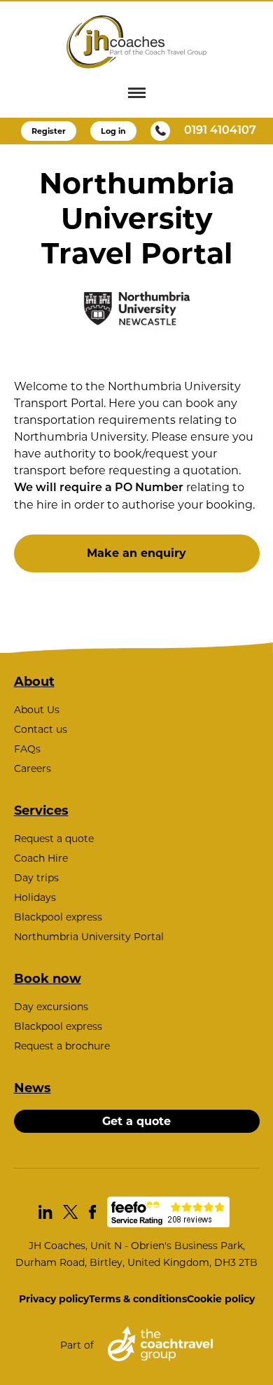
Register (48, 131)
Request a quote (54, 838)
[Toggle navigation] (137, 93)
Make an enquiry (136, 553)
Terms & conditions (138, 1299)
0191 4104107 (220, 131)
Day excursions (51, 1006)
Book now (47, 978)
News (32, 1088)
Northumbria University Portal (89, 936)
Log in (113, 131)
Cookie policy (221, 1299)
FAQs (27, 749)
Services (41, 810)
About (34, 681)
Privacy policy (54, 1299)
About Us (36, 709)
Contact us (40, 729)
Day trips (36, 877)
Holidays (35, 897)
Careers (32, 768)
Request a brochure (62, 1046)
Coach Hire (41, 858)
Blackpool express (58, 917)
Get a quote (136, 1121)
